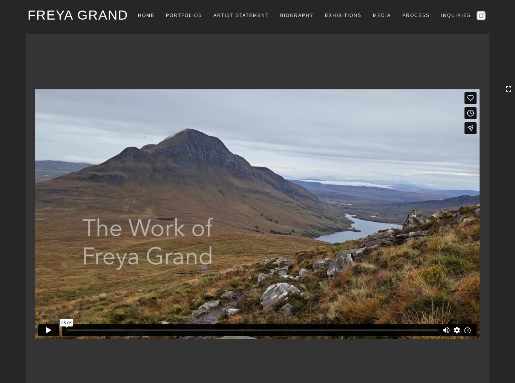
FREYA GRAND (78, 15)
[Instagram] (482, 15)
